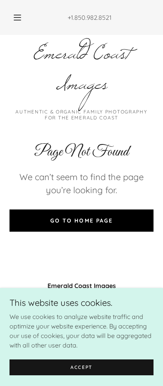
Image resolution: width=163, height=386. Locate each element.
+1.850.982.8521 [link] (90, 17)
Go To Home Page (81, 220)
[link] (81, 75)
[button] (17, 17)
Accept (81, 367)
